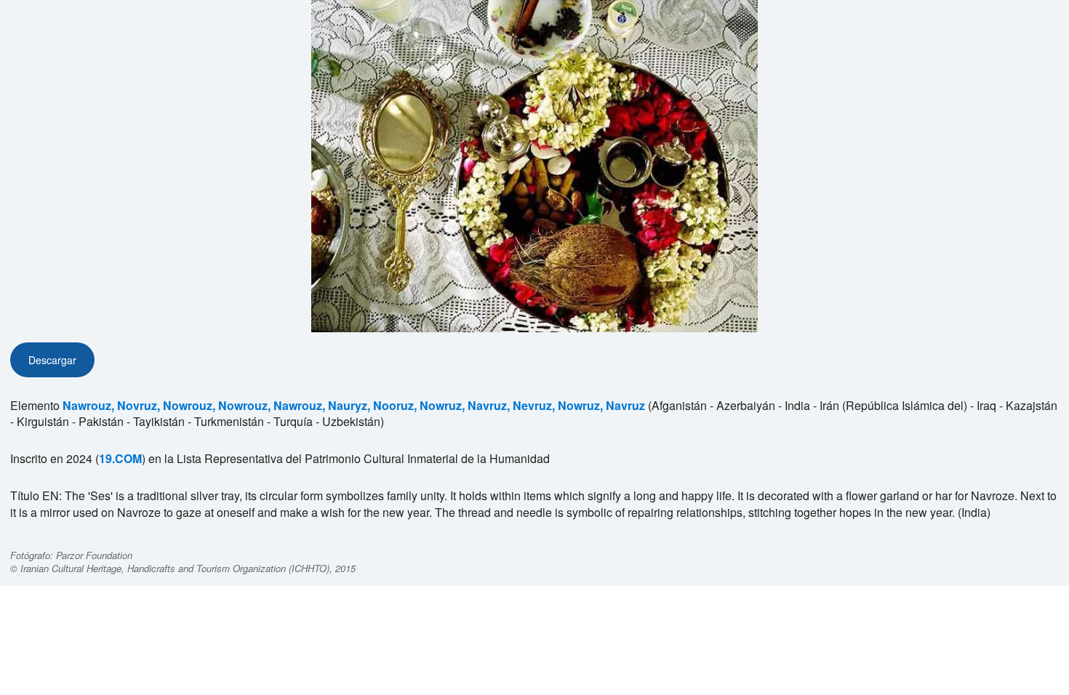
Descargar (52, 360)
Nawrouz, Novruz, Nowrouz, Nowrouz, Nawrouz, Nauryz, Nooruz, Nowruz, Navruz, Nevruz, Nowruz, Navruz (354, 405)
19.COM (120, 458)
